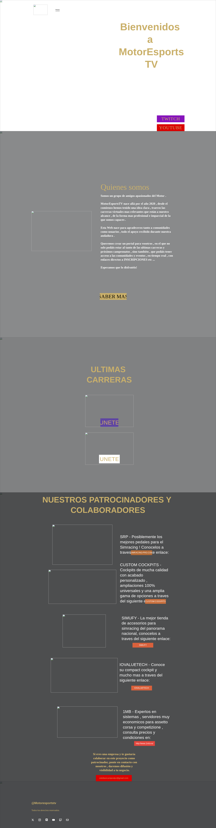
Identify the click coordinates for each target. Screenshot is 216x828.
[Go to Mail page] (67, 820)
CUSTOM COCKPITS (155, 601)
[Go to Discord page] (46, 820)
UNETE (109, 422)
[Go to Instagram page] (39, 820)
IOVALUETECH (141, 688)
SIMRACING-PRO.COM (141, 553)
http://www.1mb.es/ (144, 743)
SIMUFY (143, 645)
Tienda (66, 10)
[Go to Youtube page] (53, 820)
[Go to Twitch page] (60, 820)
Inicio (58, 10)
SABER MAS (113, 296)
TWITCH (170, 118)
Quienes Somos (78, 10)
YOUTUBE (170, 127)
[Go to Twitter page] (33, 820)
